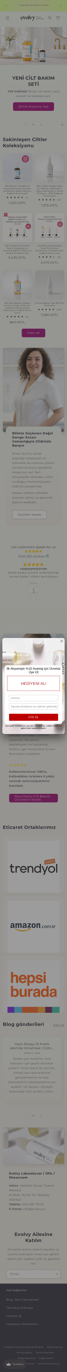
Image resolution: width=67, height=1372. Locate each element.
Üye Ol (34, 717)
